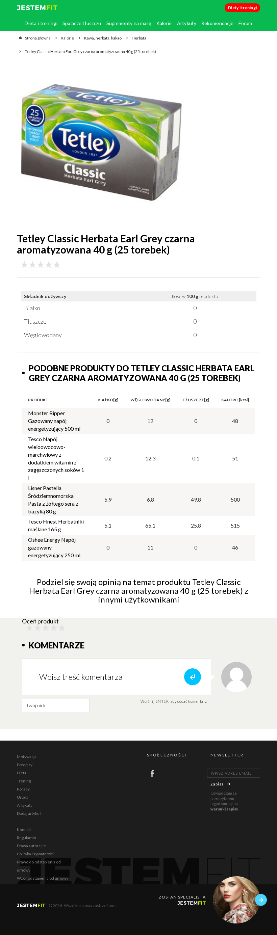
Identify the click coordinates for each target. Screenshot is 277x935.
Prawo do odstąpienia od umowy (39, 866)
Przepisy (24, 764)
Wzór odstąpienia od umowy (42, 878)
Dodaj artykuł (29, 813)
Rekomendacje (217, 23)
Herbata (139, 38)
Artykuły (186, 23)
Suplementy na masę (128, 23)
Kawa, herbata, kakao (103, 38)
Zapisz (217, 784)
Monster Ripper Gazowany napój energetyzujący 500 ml (54, 421)
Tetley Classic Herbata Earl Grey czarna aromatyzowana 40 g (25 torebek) (90, 51)
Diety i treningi (242, 7)
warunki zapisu (224, 809)
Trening (24, 780)
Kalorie (164, 23)
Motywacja (26, 756)
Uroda (22, 797)
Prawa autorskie (31, 845)
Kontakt (24, 829)
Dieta (21, 772)
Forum (245, 23)
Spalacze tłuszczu (81, 23)
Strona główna (38, 38)
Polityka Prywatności (35, 853)
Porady (23, 789)
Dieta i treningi (41, 23)
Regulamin (26, 837)
